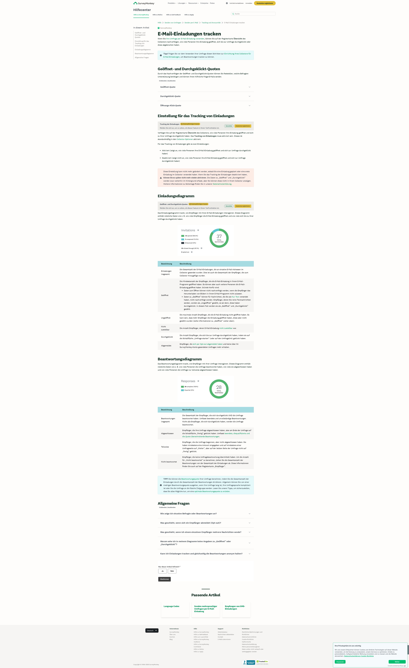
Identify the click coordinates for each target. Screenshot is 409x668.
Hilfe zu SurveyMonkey (201, 632)
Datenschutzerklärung (352, 656)
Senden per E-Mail (191, 23)
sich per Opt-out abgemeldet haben (208, 344)
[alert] (206, 178)
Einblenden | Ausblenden (167, 81)
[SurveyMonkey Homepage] (144, 3)
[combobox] (151, 630)
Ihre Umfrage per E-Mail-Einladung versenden (185, 38)
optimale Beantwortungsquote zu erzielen (212, 491)
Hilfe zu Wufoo (199, 649)
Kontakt (220, 637)
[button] (206, 87)
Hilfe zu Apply (198, 652)
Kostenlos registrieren (265, 3)
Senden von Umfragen (173, 23)
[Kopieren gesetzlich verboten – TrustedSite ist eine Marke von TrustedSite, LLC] (262, 664)
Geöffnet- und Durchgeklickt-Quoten (140, 35)
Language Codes (171, 606)
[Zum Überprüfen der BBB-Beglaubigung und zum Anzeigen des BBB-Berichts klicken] (248, 664)
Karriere (172, 637)
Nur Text (235, 296)
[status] (206, 55)
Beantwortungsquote (190, 479)
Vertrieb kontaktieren (237, 3)
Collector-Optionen (185, 139)
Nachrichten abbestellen (226, 634)
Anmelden (249, 3)
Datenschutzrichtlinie (249, 637)
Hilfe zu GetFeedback (201, 634)
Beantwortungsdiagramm (144, 53)
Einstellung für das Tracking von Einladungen (142, 43)
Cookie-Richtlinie (367, 656)
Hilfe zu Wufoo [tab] (157, 15)
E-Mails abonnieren (224, 639)
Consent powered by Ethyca (395, 666)
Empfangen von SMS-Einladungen (235, 607)
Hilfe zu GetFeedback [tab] (173, 15)
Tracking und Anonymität (211, 23)
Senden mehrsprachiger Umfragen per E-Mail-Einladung (205, 609)
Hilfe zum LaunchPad (201, 637)
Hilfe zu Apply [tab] (189, 15)
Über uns (173, 634)
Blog (171, 639)
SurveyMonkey (174, 632)
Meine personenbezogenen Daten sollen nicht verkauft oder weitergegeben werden (252, 649)
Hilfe (159, 23)
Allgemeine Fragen (142, 57)
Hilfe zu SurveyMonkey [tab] (141, 15)
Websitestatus (222, 632)
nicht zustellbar (226, 328)
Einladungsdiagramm (143, 49)
